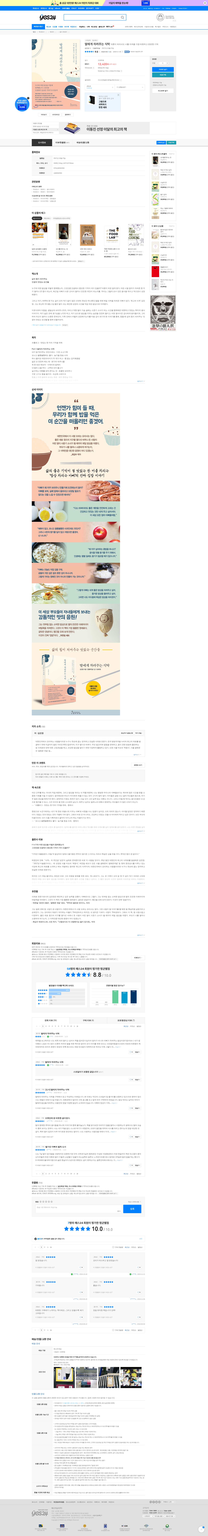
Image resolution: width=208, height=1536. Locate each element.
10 (71, 1026)
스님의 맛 (163, 182)
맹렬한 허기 (164, 267)
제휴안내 (97, 1502)
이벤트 (60, 27)
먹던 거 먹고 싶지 (166, 170)
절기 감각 (163, 194)
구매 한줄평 (118, 1247)
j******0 (75, 1274)
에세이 (52, 32)
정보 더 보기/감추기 (99, 52)
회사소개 (34, 1502)
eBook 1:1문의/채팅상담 (165, 1513)
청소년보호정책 (70, 1502)
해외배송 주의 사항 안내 (163, 83)
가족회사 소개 (169, 1501)
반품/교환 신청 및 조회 (70, 1403)
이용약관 (49, 1502)
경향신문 (53, 201)
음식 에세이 (63, 32)
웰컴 (34, 32)
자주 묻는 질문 (159, 1516)
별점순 (139, 1026)
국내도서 (41, 32)
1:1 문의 (81, 1403)
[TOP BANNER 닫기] (205, 3)
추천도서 (165, 27)
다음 (74, 1026)
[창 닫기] (117, 95)
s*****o (49, 1092)
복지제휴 (104, 1502)
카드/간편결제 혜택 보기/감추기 (121, 80)
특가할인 (158, 27)
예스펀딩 (94, 27)
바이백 (66, 27)
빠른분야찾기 (38, 26)
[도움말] (93, 68)
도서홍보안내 (81, 1502)
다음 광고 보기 (175, 21)
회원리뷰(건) (106, 52)
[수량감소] (157, 63)
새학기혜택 (129, 27)
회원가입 (150, 8)
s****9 (51, 1065)
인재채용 (41, 1502)
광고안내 (89, 1502)
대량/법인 (173, 27)
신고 (66, 1036)
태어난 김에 (102, 102)
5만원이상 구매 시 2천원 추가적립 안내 (121, 71)
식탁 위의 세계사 (86, 249)
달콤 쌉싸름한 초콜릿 (39, 249)
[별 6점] (46, 1202)
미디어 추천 (44, 198)
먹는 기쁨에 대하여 (166, 208)
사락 (88, 27)
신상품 (54, 27)
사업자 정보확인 (96, 1515)
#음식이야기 (37, 218)
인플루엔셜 (96, 48)
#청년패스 (47, 218)
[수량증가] (167, 63)
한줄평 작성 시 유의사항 (140, 1202)
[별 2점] (40, 1202)
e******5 (49, 1121)
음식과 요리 (132, 249)
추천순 (132, 1026)
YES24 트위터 (156, 1502)
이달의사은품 (148, 27)
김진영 (87, 48)
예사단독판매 (138, 27)
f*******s (133, 1299)
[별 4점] (43, 1202)
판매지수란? (122, 52)
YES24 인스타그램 (159, 1502)
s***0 (51, 1036)
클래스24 (102, 27)
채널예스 (82, 27)
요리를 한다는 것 (165, 157)
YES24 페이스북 (153, 1502)
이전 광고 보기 (173, 21)
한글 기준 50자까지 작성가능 (47, 1207)
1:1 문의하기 (148, 1516)
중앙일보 (53, 198)
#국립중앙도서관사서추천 (61, 218)
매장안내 (73, 27)
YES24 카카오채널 (151, 1502)
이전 (39, 1026)
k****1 (49, 1150)
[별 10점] (51, 1202)
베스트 (48, 27)
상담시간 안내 (170, 1516)
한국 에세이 (51, 192)
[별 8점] (49, 1202)
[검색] (122, 17)
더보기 (170, 154)
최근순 (126, 1026)
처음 (36, 1026)
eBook (88, 87)
